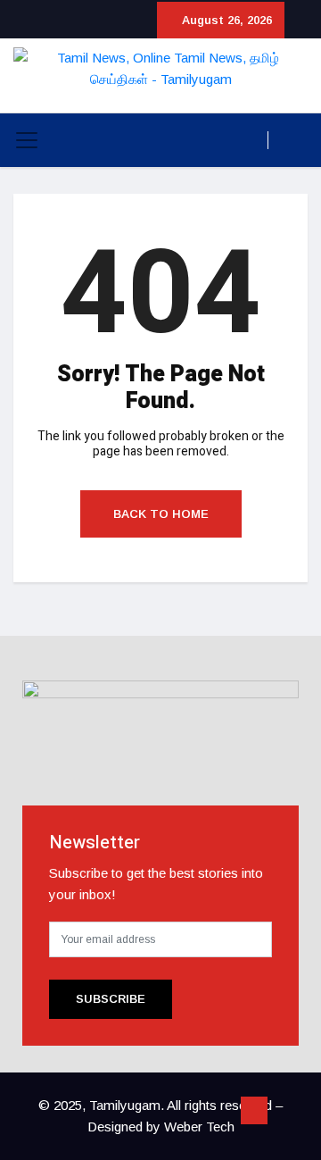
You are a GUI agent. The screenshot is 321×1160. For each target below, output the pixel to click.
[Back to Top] (254, 1111)
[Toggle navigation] (26, 140)
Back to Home (161, 514)
